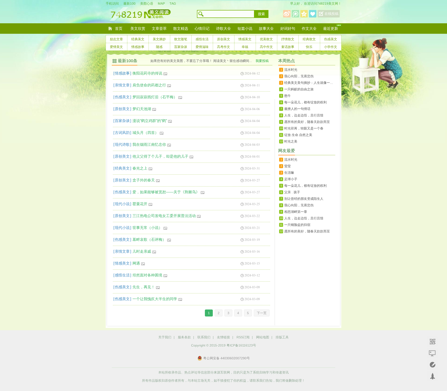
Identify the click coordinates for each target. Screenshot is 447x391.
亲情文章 (122, 85)
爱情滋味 (202, 47)
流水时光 (290, 69)
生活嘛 (289, 172)
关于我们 (164, 337)
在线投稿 (332, 14)
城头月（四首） (145, 133)
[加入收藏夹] (312, 13)
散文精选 (180, 29)
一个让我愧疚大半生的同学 (154, 299)
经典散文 (309, 39)
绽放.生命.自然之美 (298, 135)
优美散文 (266, 39)
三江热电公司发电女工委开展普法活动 (164, 216)
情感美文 (244, 39)
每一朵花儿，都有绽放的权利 (305, 102)
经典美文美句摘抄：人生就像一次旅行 (309, 83)
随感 (159, 47)
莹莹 (287, 166)
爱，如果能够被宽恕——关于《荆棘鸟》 (166, 192)
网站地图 (262, 337)
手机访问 (112, 3)
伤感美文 (330, 39)
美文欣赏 (137, 29)
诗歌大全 (223, 29)
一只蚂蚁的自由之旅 (299, 89)
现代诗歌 (122, 144)
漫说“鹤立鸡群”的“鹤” (149, 121)
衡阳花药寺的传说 (147, 73)
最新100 (129, 3)
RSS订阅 (243, 337)
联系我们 (203, 337)
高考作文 (223, 47)
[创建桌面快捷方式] (432, 353)
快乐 (309, 47)
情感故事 (137, 47)
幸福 (245, 47)
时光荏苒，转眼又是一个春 (303, 128)
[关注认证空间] (304, 13)
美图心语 (146, 3)
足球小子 (290, 179)
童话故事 (287, 47)
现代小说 (122, 204)
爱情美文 (116, 47)
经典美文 (137, 39)
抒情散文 (287, 39)
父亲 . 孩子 (292, 192)
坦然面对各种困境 (147, 275)
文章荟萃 (159, 29)
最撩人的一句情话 (297, 109)
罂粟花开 (139, 204)
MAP (161, 3)
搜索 (261, 14)
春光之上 (139, 168)
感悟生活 (202, 39)
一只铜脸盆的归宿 (297, 225)
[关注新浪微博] (287, 13)
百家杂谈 (180, 47)
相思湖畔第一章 (295, 212)
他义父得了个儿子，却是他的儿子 (160, 156)
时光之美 (290, 141)
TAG (172, 3)
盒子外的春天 (143, 180)
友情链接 (223, 337)
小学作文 (330, 47)
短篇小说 (244, 29)
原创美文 (223, 39)
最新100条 (127, 60)
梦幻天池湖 (141, 109)
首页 (118, 29)
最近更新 (330, 29)
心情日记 (202, 29)
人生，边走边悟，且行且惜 (303, 115)
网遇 (136, 263)
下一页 (262, 313)
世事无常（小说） (147, 228)
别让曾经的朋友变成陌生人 (303, 199)
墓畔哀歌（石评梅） (149, 239)
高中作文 (266, 47)
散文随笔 (180, 39)
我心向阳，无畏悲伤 (299, 76)
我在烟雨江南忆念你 (149, 144)
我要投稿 (262, 61)
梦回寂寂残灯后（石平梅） (154, 97)
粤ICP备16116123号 (241, 345)
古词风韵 (122, 133)
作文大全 (309, 29)
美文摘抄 (159, 39)
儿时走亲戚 (141, 251)
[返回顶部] (432, 376)
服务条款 (184, 337)
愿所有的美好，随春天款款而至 (307, 122)
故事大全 (266, 29)
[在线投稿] (432, 365)
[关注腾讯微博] (295, 13)
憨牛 (287, 96)
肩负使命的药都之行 (149, 85)
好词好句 (287, 29)
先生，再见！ (143, 287)
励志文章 (116, 39)
